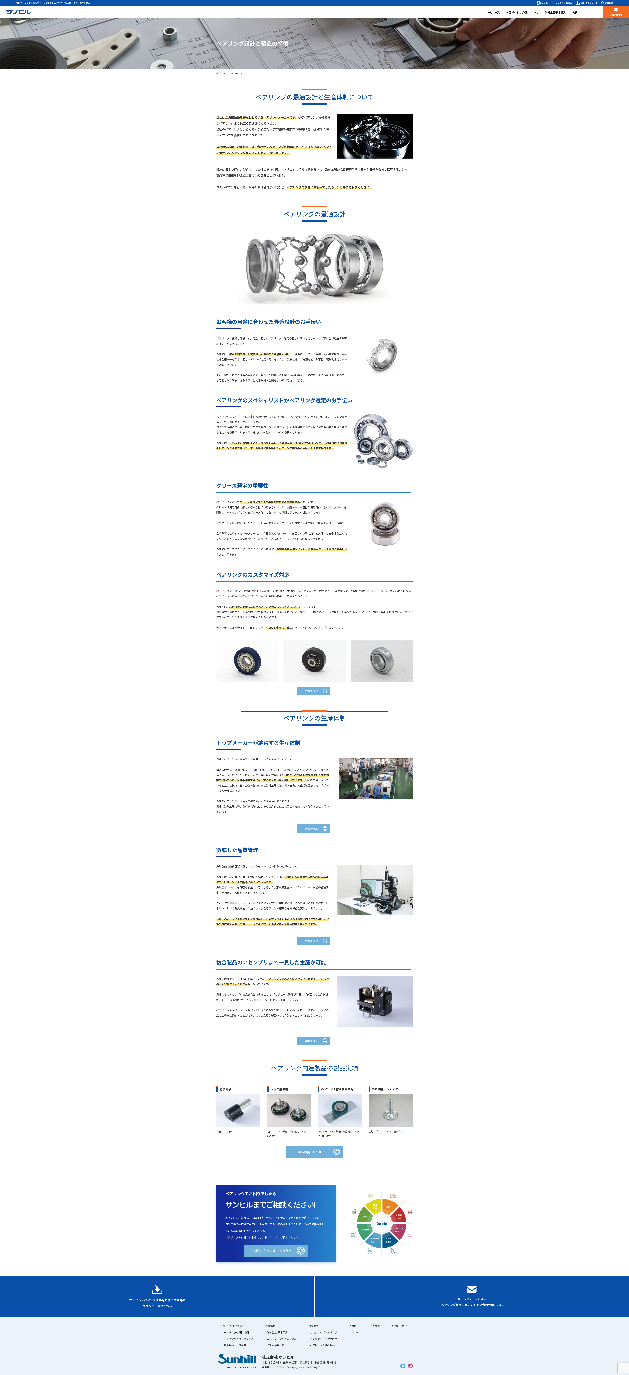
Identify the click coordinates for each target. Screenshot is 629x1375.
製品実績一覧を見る (311, 1152)
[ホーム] (217, 70)
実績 (574, 12)
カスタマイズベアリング (323, 1332)
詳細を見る (311, 691)
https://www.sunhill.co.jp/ (304, 1367)
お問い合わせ (616, 14)
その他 (353, 1325)
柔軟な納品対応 (275, 1345)
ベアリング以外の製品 (561, 2)
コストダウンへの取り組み (281, 1338)
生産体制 (270, 1325)
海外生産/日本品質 (555, 12)
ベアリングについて (233, 1325)
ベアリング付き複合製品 (323, 1338)
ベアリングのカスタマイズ (238, 1338)
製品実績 (313, 1325)
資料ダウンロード (589, 2)
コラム (544, 2)
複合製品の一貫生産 (235, 1345)
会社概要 (609, 2)
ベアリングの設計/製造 (236, 1332)
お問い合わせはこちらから (272, 1250)
